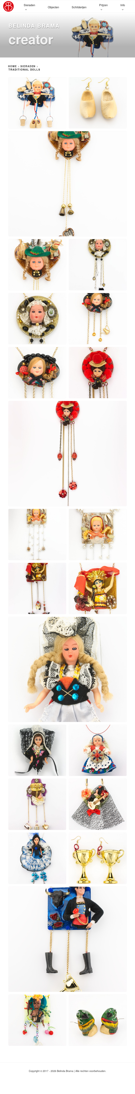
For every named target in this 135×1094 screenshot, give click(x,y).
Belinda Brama (34, 25)
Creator (30, 38)
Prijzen (103, 5)
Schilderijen (79, 7)
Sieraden (29, 5)
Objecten (53, 7)
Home (12, 66)
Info (122, 5)
